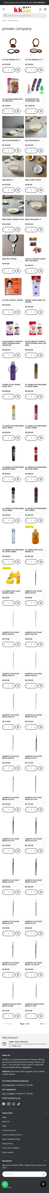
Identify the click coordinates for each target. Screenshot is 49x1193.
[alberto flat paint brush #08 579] (13, 743)
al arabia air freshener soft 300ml (35, 509)
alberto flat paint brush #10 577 (33, 757)
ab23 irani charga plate (13, 219)
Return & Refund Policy (11, 1139)
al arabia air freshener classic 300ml (35, 427)
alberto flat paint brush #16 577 (10, 881)
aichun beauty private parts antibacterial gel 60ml (35, 343)
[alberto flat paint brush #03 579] (36, 619)
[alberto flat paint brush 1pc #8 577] (36, 949)
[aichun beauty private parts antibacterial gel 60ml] (36, 328)
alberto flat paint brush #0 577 (33, 592)
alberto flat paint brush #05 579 (33, 675)
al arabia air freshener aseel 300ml (13, 427)
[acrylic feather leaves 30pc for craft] (36, 245)
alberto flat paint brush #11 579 (33, 798)
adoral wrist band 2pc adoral (35, 301)
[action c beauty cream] (13, 286)
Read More (26, 1067)
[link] (9, 1023)
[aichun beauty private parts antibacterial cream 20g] (13, 328)
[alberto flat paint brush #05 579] (36, 660)
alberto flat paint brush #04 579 (10, 675)
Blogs (4, 1117)
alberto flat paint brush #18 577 (33, 881)
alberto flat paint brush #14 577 (33, 840)
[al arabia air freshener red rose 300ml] (36, 453)
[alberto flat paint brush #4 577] (36, 908)
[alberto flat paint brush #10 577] (36, 743)
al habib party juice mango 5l (34, 551)
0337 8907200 (8, 1085)
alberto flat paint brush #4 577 (33, 922)
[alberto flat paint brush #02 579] (13, 619)
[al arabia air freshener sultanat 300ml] (13, 536)
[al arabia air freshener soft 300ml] (36, 495)
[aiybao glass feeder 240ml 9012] (13, 371)
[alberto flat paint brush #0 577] (36, 577)
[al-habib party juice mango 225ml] (13, 577)
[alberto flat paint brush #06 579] (13, 701)
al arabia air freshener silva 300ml (13, 509)
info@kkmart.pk (14, 1098)
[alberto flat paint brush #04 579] (13, 660)
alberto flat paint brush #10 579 (10, 798)
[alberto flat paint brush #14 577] (36, 825)
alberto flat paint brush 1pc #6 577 (10, 964)
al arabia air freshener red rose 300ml (35, 468)
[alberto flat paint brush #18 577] (36, 866)
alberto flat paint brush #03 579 (33, 633)
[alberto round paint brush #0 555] (13, 990)
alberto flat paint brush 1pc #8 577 (33, 964)
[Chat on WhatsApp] (5, 1184)
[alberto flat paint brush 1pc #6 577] (13, 949)
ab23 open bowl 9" (33, 219)
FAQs (4, 1126)
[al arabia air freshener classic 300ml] (36, 412)
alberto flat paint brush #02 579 (10, 633)
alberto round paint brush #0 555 (11, 1005)
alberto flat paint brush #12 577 (10, 840)
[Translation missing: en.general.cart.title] (43, 1184)
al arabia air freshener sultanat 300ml (13, 551)
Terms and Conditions (10, 1148)
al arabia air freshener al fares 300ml (35, 385)
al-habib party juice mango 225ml (11, 592)
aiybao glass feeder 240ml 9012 (11, 385)
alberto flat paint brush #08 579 (10, 757)
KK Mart (9, 1187)
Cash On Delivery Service (12, 1135)
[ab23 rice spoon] (13, 245)
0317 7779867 (8, 1093)
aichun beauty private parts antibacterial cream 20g (12, 343)
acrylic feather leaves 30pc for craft (35, 260)
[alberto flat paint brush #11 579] (36, 784)
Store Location (8, 1152)
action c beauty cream (12, 300)
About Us (5, 1121)
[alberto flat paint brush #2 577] (13, 908)
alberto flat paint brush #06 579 (10, 716)
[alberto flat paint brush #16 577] (13, 866)
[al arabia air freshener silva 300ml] (13, 495)
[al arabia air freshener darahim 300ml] (13, 453)
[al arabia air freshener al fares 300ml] (36, 371)
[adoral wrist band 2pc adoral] (36, 286)
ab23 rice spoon (9, 259)
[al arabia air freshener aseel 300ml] (13, 412)
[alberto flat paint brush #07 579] (36, 701)
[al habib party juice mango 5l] (36, 536)
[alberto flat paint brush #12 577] (13, 825)
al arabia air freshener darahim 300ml (13, 468)
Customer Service (9, 1130)
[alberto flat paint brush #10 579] (13, 784)
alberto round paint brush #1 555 (34, 1005)
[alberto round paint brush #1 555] (36, 990)
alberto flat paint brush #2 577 (10, 922)
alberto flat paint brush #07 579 (33, 716)
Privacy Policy (7, 1143)
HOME (6, 15)
